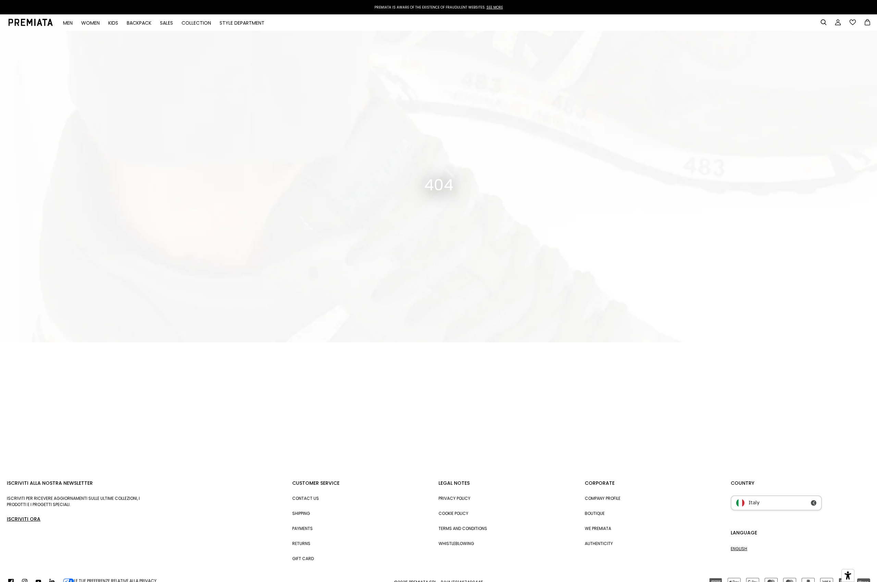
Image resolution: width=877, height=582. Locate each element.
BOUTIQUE (595, 513)
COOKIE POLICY (453, 513)
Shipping (301, 513)
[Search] (823, 22)
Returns (301, 543)
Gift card (303, 558)
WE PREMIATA (598, 528)
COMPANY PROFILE (602, 498)
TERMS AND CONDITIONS (462, 528)
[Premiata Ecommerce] (31, 24)
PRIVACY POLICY (454, 498)
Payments (302, 528)
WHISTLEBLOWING (456, 543)
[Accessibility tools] (847, 575)
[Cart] (867, 23)
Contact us (305, 498)
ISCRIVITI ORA (23, 519)
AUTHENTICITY (599, 543)
